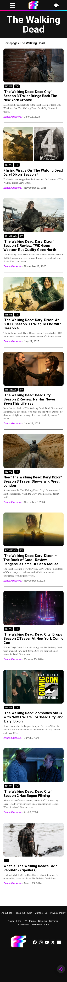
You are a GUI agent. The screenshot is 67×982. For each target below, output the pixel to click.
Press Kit (20, 912)
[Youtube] (47, 942)
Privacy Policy (57, 912)
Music (32, 921)
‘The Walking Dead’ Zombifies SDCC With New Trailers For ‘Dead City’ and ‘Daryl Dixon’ (33, 717)
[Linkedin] (59, 942)
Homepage (10, 43)
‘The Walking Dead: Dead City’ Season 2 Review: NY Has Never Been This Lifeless (29, 399)
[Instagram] (40, 942)
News (9, 86)
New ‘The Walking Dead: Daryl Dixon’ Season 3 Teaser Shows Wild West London (32, 481)
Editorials (37, 924)
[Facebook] (34, 942)
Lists (46, 924)
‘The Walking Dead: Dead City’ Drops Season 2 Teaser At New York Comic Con (33, 638)
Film (18, 921)
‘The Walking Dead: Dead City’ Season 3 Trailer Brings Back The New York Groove (30, 96)
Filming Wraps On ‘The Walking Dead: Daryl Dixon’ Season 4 (33, 172)
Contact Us (41, 912)
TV (17, 86)
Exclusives (23, 924)
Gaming (42, 921)
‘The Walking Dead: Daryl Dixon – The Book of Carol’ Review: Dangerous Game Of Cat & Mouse (30, 560)
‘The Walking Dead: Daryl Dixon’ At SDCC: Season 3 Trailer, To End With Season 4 (32, 324)
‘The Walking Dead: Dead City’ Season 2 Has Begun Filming (27, 793)
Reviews (11, 236)
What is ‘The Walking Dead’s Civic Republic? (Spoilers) (30, 868)
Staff (29, 912)
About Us (7, 912)
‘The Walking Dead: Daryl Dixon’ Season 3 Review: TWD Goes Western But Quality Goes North (29, 245)
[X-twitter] (53, 942)
